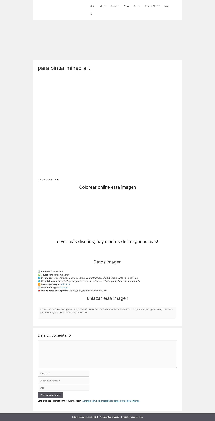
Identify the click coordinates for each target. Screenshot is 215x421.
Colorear (115, 6)
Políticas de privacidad (109, 417)
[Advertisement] (107, 38)
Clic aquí (65, 284)
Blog (166, 6)
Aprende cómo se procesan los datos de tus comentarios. (111, 401)
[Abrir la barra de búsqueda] (90, 13)
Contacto (125, 417)
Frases (137, 6)
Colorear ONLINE (152, 6)
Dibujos (102, 6)
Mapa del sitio (137, 417)
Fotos (126, 6)
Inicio (92, 6)
